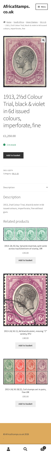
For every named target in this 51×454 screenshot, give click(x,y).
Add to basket (13, 155)
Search (25, 449)
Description (9, 187)
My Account (8, 449)
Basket (39, 447)
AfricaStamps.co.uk (16, 9)
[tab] (25, 187)
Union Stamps (32, 22)
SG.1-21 (43, 22)
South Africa (19, 22)
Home (9, 22)
